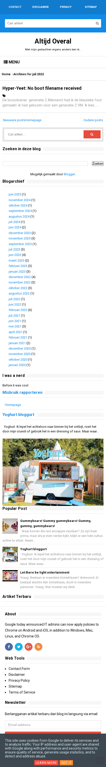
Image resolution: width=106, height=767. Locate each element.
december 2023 (20, 233)
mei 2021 (15, 326)
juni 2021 (15, 321)
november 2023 (20, 238)
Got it (66, 763)
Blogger (69, 174)
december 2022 (20, 277)
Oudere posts (93, 120)
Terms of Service (22, 692)
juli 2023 (14, 249)
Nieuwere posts (14, 120)
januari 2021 (17, 343)
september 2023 (20, 244)
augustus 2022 (19, 293)
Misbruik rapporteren (22, 392)
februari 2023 (18, 266)
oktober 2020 (18, 359)
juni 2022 (15, 304)
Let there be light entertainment (44, 572)
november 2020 (20, 354)
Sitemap (15, 686)
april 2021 (15, 332)
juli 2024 (14, 222)
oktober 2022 (18, 288)
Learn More (46, 763)
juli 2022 (14, 299)
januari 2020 (17, 365)
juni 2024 (15, 227)
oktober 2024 (18, 205)
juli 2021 (14, 315)
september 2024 (20, 211)
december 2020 (20, 348)
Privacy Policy (19, 680)
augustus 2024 (19, 216)
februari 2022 (18, 310)
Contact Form (19, 669)
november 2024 (20, 200)
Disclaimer (17, 675)
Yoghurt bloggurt (18, 414)
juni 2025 (15, 194)
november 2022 (20, 282)
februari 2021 (18, 337)
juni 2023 (15, 255)
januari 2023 (17, 271)
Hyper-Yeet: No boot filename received (42, 88)
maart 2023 (16, 260)
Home (6, 74)
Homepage (33, 120)
